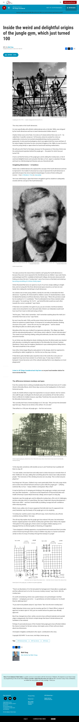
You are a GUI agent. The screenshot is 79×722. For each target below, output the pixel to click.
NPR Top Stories (35, 641)
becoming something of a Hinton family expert (26, 281)
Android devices (48, 699)
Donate (39, 684)
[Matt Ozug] (15, 656)
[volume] (9, 8)
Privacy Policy (31, 695)
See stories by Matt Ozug (29, 655)
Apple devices (47, 698)
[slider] (11, 8)
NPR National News (22, 641)
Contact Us (30, 703)
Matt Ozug (10, 47)
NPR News (45, 641)
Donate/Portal (70, 2)
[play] (4, 8)
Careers (30, 704)
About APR (30, 701)
